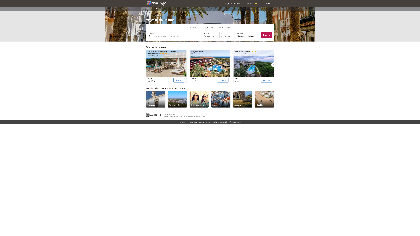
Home (148, 9)
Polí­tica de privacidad (219, 122)
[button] (234, 3)
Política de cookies (234, 122)
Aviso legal (182, 122)
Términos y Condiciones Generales (199, 122)
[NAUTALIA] (157, 3)
